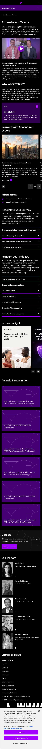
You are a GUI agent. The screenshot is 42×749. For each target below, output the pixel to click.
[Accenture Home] (21, 2)
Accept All (21, 732)
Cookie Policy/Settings (9, 689)
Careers (4, 664)
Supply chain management (16, 202)
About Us (5, 667)
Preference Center (7, 660)
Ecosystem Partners (8, 8)
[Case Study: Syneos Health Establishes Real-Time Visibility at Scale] (16, 347)
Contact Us (5, 671)
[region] (21, 728)
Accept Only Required (21, 738)
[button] (9, 546)
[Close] (39, 711)
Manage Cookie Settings (21, 743)
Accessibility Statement (9, 693)
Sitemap (4, 678)
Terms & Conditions (8, 685)
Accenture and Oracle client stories (19, 199)
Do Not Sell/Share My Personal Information (16, 696)
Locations (5, 675)
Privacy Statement (7, 682)
